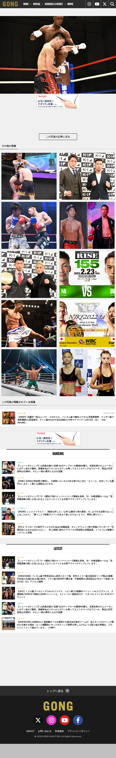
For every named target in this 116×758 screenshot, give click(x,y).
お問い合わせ (44, 731)
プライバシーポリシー (78, 731)
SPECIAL (36, 4)
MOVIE (70, 4)
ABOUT (30, 731)
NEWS (25, 4)
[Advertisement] (58, 659)
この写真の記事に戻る (58, 136)
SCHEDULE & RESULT (54, 4)
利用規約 (59, 731)
